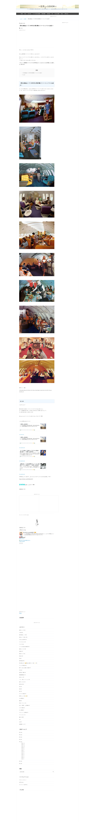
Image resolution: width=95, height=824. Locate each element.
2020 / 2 (22, 757)
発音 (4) (20, 688)
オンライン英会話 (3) (22, 693)
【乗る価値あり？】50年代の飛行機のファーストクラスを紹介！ (36, 25)
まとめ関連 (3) (21, 698)
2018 (21, 763)
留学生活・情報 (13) (22, 672)
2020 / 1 (22, 758)
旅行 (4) (20, 691)
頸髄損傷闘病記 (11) (22, 674)
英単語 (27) (21, 651)
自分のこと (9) (21, 677)
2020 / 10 (23, 746)
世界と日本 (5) (21, 684)
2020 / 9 (22, 747)
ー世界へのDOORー (47, 6)
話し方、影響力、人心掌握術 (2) (24, 705)
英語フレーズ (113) (22, 630)
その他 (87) (21, 632)
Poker (25, 13)
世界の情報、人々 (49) (23, 634)
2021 (21, 739)
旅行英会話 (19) (21, 660)
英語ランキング (21, 538)
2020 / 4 (22, 754)
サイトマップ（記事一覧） (23, 784)
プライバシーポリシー (22, 779)
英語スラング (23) (22, 653)
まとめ (24, 74)
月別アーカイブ (23, 729)
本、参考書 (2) (21, 710)
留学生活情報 (43, 13)
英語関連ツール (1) (22, 724)
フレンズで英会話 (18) (22, 665)
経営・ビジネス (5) (22, 681)
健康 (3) (20, 700)
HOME (22, 13)
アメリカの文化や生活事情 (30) (24, 646)
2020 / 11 (23, 744)
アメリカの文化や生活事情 (36, 13)
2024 (21, 732)
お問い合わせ (66, 13)
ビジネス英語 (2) (22, 707)
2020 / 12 (23, 743)
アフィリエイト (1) (22, 714)
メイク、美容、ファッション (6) (24, 679)
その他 (21, 28)
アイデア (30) (21, 644)
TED (52, 13)
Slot (20, 719)
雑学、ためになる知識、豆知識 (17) (25, 667)
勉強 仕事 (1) (21, 717)
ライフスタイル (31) (22, 641)
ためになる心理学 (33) (23, 639)
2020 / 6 (22, 751)
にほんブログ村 (22, 541)
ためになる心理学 (56, 13)
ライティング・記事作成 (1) (23, 712)
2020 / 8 (22, 748)
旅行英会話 (48, 13)
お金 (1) (20, 721)
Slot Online (29, 13)
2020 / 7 (22, 750)
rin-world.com (21, 434)
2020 (21, 741)
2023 (21, 734)
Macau (62, 13)
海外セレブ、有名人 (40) (23, 637)
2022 (21, 737)
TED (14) (20, 670)
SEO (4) (20, 686)
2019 (21, 761)
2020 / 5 (22, 753)
